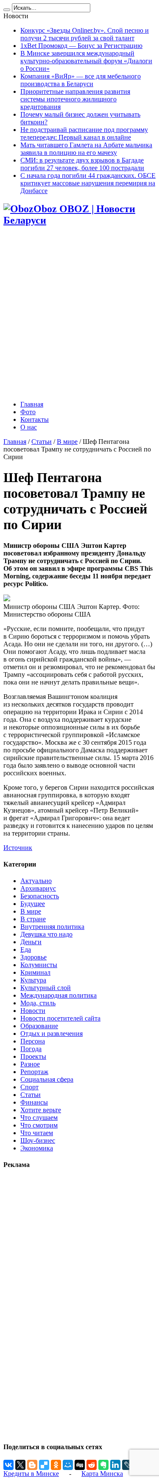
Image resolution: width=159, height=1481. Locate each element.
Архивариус (38, 888)
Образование (39, 1025)
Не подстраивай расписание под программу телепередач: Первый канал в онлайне (84, 133)
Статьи (41, 441)
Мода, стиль (38, 1003)
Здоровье (33, 957)
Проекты (33, 1056)
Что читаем (36, 1132)
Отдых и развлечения (51, 1033)
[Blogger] (32, 1465)
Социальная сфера (46, 1079)
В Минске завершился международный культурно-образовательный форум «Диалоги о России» (86, 61)
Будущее (32, 903)
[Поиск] (6, 9)
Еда (25, 949)
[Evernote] (103, 1465)
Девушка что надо (46, 934)
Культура (33, 980)
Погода (31, 1048)
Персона (32, 1041)
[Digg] (80, 1465)
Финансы (34, 1102)
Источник (17, 847)
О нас (28, 427)
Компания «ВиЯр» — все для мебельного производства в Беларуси (80, 80)
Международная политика (58, 995)
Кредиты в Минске (31, 1473)
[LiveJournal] (127, 1465)
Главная (31, 404)
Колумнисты (38, 964)
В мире (67, 441)
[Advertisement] (79, 314)
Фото (28, 411)
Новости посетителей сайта (60, 1018)
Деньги (31, 941)
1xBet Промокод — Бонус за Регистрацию (81, 45)
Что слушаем (39, 1117)
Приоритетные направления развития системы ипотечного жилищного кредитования (75, 99)
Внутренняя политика (52, 926)
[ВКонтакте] (8, 1465)
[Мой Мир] (68, 1465)
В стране (33, 919)
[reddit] (91, 1465)
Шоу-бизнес (37, 1140)
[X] (20, 1465)
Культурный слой (45, 987)
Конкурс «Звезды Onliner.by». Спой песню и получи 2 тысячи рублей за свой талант (84, 34)
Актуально (36, 880)
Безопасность (39, 896)
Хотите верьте (40, 1110)
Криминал (35, 972)
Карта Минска (102, 1473)
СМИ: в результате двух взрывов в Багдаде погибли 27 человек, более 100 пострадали (82, 164)
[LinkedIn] (115, 1465)
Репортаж (34, 1071)
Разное (30, 1064)
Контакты (34, 419)
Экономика (36, 1148)
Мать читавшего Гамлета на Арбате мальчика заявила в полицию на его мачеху (86, 148)
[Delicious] (44, 1465)
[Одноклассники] (56, 1465)
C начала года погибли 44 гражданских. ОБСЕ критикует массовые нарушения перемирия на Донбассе (88, 183)
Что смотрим (39, 1125)
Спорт (29, 1087)
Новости (32, 1010)
